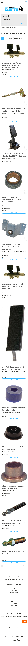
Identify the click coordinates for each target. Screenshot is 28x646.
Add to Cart (14, 121)
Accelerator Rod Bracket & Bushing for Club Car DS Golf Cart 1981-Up (12, 247)
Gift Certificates (14, 587)
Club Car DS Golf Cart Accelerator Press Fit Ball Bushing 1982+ (11, 199)
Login (17, 1)
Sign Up (21, 1)
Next (24, 565)
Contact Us (14, 607)
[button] (14, 24)
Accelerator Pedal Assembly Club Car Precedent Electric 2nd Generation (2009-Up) (14, 65)
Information (14, 601)
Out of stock (14, 76)
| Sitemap (19, 633)
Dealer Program (14, 605)
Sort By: (10, 38)
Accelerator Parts (20, 30)
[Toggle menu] (2, 3)
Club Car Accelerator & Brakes (9, 30)
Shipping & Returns (14, 592)
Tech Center (14, 603)
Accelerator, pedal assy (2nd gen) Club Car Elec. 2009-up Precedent (12, 286)
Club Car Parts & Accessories (9, 28)
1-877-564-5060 (7, 1)
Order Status (14, 590)
